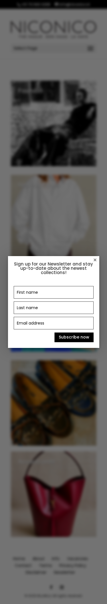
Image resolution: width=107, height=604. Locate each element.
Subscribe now (74, 337)
